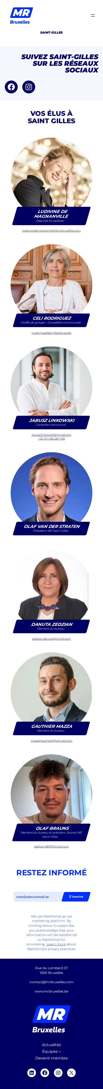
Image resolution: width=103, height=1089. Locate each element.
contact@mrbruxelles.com (51, 982)
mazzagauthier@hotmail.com (52, 740)
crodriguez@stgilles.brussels (51, 332)
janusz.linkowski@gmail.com (51, 434)
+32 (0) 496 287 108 (51, 438)
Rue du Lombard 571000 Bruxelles (51, 970)
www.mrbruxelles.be (51, 991)
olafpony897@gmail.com (51, 846)
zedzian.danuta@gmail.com (51, 638)
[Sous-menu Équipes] (60, 1051)
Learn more (56, 944)
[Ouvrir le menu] (93, 15)
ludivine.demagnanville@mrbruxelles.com (51, 230)
